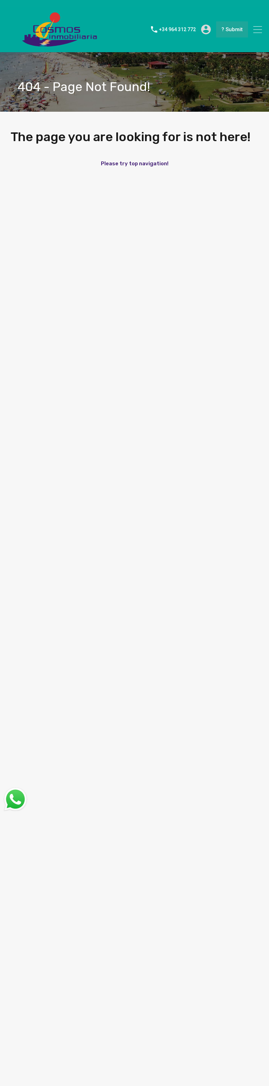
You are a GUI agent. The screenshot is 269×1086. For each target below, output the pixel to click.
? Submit (232, 29)
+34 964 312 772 (177, 29)
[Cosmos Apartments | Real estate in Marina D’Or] (59, 44)
